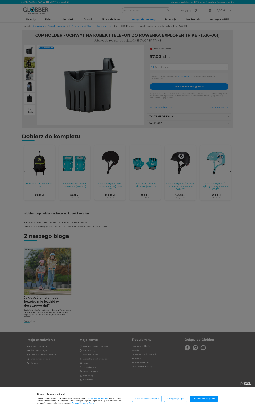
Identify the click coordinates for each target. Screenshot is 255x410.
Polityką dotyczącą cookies (97, 398)
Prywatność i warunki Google (83, 403)
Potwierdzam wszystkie (204, 399)
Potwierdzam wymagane (147, 399)
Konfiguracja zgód (175, 399)
